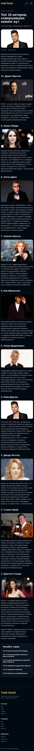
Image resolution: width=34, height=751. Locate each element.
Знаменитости (10, 11)
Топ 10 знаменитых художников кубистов (17, 666)
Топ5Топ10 (7, 3)
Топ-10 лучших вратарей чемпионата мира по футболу (15, 655)
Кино (2, 706)
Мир (2, 721)
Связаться (3, 741)
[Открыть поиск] (26, 3)
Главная (3, 11)
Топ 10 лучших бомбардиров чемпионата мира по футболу (16, 661)
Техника (3, 711)
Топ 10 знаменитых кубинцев (12, 669)
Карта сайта (4, 739)
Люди (2, 724)
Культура (3, 728)
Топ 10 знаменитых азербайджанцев (15, 673)
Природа (3, 713)
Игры (2, 709)
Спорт (2, 726)
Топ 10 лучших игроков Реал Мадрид (15, 651)
